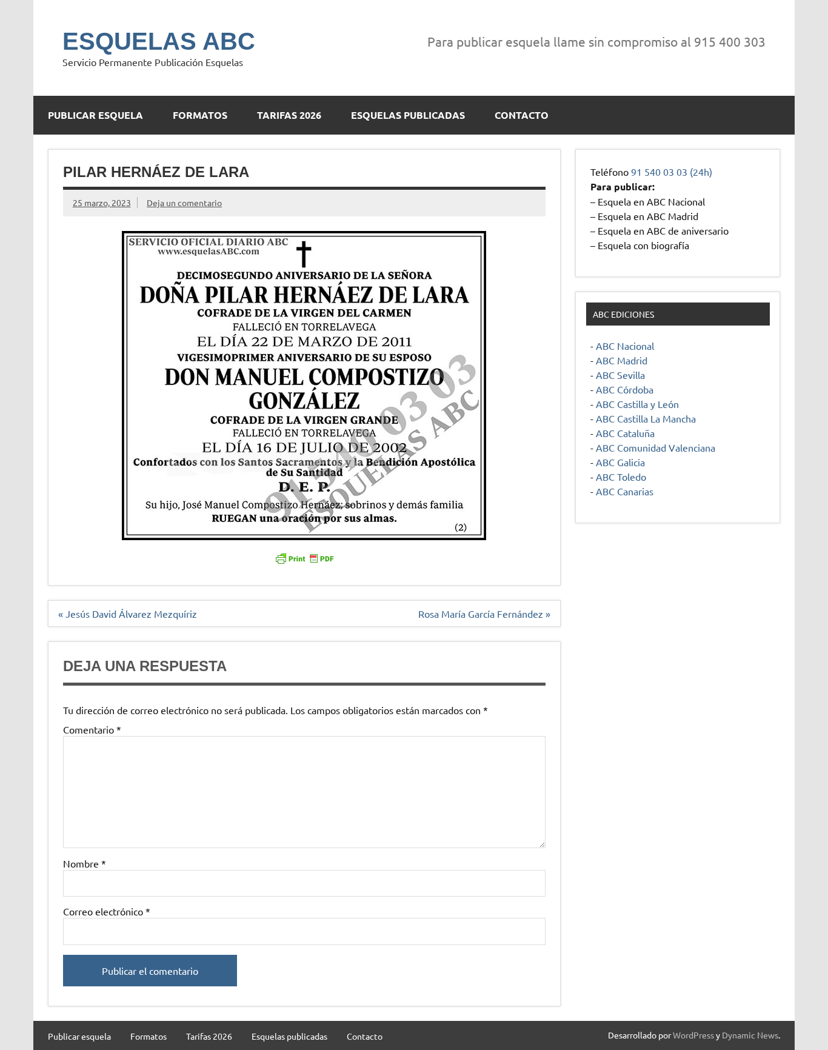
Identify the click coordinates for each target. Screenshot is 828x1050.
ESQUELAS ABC (158, 41)
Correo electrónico (106, 911)
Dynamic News (750, 1034)
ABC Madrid (621, 360)
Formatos (200, 115)
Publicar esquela (95, 115)
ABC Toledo (621, 476)
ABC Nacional (625, 345)
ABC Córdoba (624, 389)
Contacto (522, 115)
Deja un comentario (184, 202)
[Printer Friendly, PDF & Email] (304, 558)
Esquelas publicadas (408, 115)
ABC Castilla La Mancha (646, 418)
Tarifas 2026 (289, 115)
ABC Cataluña (625, 433)
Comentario (92, 729)
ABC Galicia (620, 462)
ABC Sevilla (620, 375)
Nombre (84, 863)
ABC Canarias (624, 491)
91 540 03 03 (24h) (671, 172)
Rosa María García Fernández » (484, 613)
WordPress (693, 1034)
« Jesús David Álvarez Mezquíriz (127, 613)
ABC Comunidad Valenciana (655, 447)
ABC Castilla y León (637, 404)
